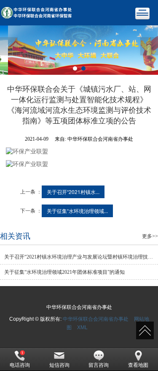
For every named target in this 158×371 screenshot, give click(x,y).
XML (82, 327)
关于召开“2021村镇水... (73, 191)
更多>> (150, 236)
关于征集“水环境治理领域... (77, 210)
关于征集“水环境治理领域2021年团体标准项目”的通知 (64, 272)
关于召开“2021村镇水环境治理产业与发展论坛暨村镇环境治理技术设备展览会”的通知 (81, 257)
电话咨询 (20, 365)
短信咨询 (59, 365)
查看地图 (138, 365)
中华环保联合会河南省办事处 (96, 319)
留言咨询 (98, 365)
